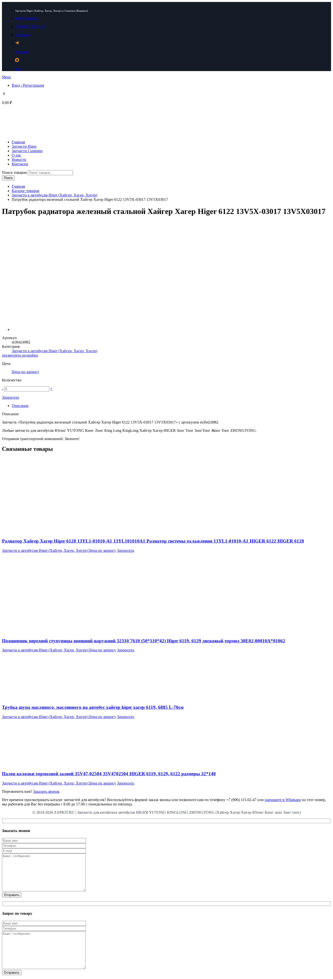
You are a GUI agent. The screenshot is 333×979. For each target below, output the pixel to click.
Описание (20, 406)
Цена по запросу (25, 372)
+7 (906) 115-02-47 (30, 26)
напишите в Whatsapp (283, 800)
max (18, 69)
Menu (6, 77)
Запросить (10, 397)
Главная (18, 186)
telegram (21, 52)
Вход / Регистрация (28, 85)
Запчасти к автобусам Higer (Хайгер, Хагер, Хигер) (54, 195)
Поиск (8, 178)
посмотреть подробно (20, 355)
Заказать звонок (46, 791)
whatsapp (22, 35)
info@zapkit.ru (26, 18)
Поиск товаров (15, 172)
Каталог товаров (25, 191)
